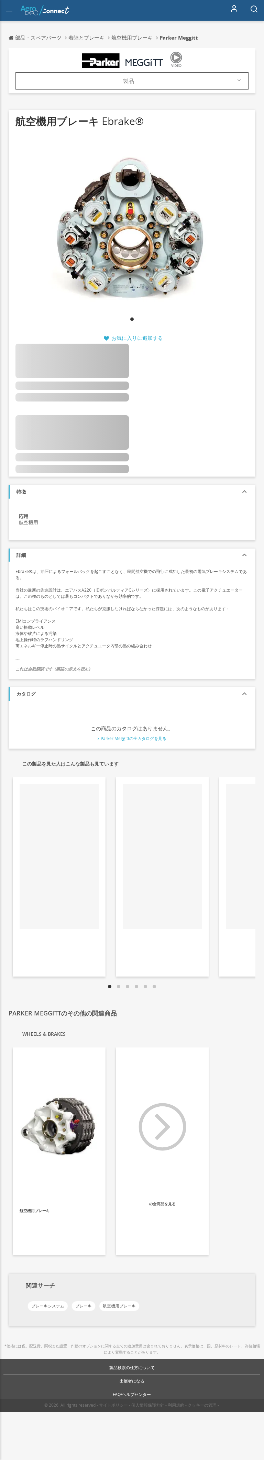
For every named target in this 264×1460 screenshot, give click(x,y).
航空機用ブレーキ (119, 1306)
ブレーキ (83, 1306)
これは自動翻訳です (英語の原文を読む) (52, 669)
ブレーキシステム (47, 1306)
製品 (128, 81)
